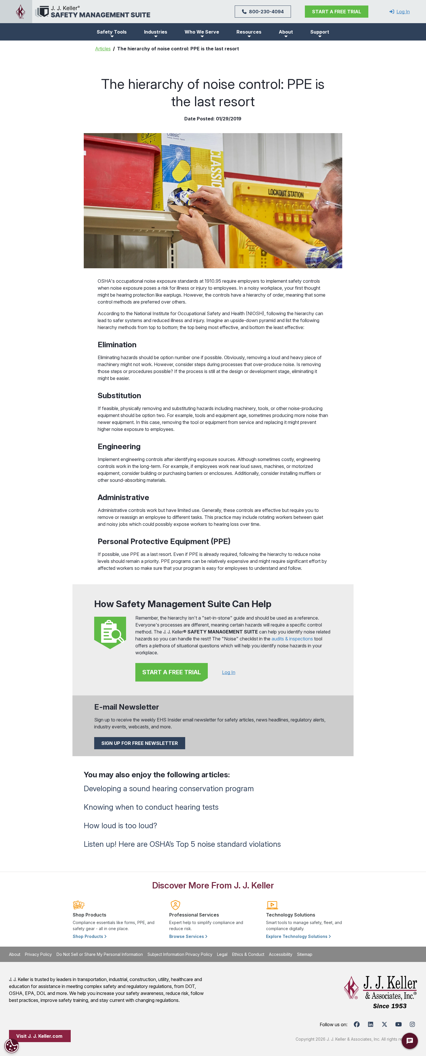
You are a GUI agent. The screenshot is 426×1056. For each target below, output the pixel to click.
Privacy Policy (38, 954)
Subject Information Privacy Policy (180, 954)
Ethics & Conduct (248, 954)
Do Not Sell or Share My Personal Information (100, 954)
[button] (111, 32)
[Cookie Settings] (11, 1046)
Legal (222, 954)
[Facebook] (356, 1024)
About (14, 954)
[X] (384, 1024)
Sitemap (304, 954)
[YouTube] (398, 1024)
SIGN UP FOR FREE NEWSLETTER (139, 743)
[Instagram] (412, 1024)
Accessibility (280, 954)
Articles (103, 49)
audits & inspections (291, 639)
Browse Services (187, 936)
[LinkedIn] (370, 1024)
